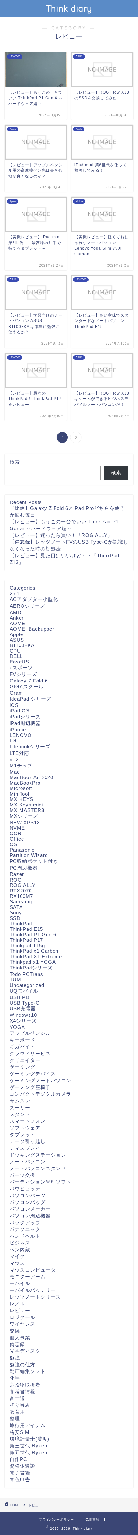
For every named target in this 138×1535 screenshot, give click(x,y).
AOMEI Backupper (32, 629)
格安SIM (20, 1432)
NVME (17, 828)
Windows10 (23, 1015)
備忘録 (17, 1344)
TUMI (16, 979)
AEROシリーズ (27, 606)
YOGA (17, 1027)
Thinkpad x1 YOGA (33, 962)
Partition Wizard (29, 855)
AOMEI (18, 623)
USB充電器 (23, 1008)
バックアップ (25, 1222)
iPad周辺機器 (25, 723)
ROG (16, 879)
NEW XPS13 (25, 822)
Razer (17, 874)
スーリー (20, 1107)
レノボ (17, 1303)
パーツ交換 (22, 1175)
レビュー (20, 1310)
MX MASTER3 (27, 810)
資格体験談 (22, 1466)
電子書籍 (20, 1472)
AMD (16, 612)
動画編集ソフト (28, 1371)
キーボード (22, 1040)
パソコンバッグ (28, 1202)
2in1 (15, 593)
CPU (15, 650)
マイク (17, 1256)
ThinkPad (21, 923)
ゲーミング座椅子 (30, 1087)
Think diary (69, 8)
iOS (14, 705)
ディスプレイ (25, 1148)
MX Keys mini (26, 804)
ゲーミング (22, 1067)
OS (13, 844)
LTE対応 (19, 753)
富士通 (17, 1398)
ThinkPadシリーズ (31, 967)
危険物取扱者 (25, 1384)
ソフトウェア (25, 1127)
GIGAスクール (27, 686)
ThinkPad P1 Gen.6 (33, 934)
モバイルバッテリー (33, 1290)
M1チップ (21, 765)
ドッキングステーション (38, 1155)
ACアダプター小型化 (34, 599)
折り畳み (20, 1405)
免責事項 (92, 1519)
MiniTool (19, 793)
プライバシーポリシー (56, 1519)
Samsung (21, 901)
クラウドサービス (30, 1053)
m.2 (14, 759)
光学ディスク (25, 1351)
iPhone (18, 729)
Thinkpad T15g (27, 945)
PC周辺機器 (24, 868)
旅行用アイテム (28, 1425)
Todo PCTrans (26, 974)
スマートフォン (28, 1121)
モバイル (20, 1283)
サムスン (20, 1100)
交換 (15, 1330)
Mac (15, 772)
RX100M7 (21, 896)
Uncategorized (27, 985)
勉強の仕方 (22, 1364)
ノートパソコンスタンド (38, 1168)
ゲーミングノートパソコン (40, 1080)
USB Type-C (24, 1003)
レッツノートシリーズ (35, 1297)
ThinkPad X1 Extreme (36, 956)
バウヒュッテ (25, 1188)
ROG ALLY (23, 885)
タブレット (22, 1134)
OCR (16, 833)
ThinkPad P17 (26, 940)
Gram (16, 693)
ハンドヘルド (25, 1236)
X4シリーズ (23, 1021)
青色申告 (20, 1479)
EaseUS (19, 661)
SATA (16, 907)
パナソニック (25, 1229)
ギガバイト (22, 1046)
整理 (15, 1418)
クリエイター (25, 1060)
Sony (16, 912)
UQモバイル (24, 991)
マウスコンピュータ (33, 1270)
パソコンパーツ (28, 1195)
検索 (15, 462)
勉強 (15, 1357)
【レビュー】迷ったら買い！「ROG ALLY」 (61, 535)
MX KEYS (21, 799)
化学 (15, 1378)
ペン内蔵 (20, 1249)
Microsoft (21, 788)
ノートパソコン (28, 1161)
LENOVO (21, 735)
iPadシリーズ (25, 716)
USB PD (20, 997)
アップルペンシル (30, 1033)
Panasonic (22, 850)
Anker (17, 618)
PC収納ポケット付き (34, 861)
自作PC (18, 1459)
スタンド (20, 1114)
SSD (15, 918)
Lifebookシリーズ (30, 746)
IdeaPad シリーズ (30, 698)
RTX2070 (21, 890)
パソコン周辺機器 (30, 1215)
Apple (16, 634)
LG (13, 740)
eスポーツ (21, 667)
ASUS (17, 640)
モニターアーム (28, 1276)
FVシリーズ (23, 674)
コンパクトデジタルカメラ (40, 1094)
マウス (17, 1263)
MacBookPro (25, 783)
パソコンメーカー (30, 1209)
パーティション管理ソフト (40, 1182)
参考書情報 (22, 1391)
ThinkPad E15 (26, 929)
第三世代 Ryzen (28, 1445)
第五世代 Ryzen (28, 1452)
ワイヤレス (22, 1324)
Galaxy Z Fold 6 (29, 680)
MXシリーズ (24, 816)
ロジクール (22, 1317)
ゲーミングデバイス (33, 1073)
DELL (16, 656)
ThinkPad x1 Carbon (34, 951)
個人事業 (20, 1337)
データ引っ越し (28, 1141)
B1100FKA (22, 645)
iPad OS (20, 710)
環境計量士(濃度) (29, 1439)
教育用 (17, 1412)
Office (17, 839)
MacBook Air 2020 (31, 777)
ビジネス (20, 1242)
